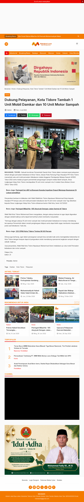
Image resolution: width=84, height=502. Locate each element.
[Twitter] (42, 487)
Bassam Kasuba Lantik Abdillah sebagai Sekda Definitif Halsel (39, 36)
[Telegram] (50, 487)
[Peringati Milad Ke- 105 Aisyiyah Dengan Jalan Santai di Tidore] (42, 314)
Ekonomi (43, 53)
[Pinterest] (53, 487)
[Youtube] (38, 487)
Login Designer (34, 480)
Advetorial (13, 53)
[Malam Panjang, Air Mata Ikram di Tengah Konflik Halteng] (50, 281)
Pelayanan (29, 267)
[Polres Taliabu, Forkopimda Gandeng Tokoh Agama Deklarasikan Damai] (12, 281)
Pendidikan (24, 351)
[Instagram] (34, 487)
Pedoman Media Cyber (47, 480)
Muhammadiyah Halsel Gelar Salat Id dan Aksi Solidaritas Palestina (30, 293)
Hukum (65, 53)
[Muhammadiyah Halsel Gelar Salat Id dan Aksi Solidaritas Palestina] (12, 293)
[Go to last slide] (75, 302)
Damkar (12, 267)
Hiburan (51, 53)
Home (58, 53)
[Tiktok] (46, 487)
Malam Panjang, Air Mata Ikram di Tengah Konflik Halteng (67, 280)
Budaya (35, 53)
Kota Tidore (20, 267)
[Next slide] (78, 302)
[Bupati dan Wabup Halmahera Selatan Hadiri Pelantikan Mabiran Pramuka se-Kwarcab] (50, 293)
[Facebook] (30, 487)
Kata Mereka (74, 53)
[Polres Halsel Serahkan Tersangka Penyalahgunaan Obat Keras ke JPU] (17, 314)
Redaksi (59, 480)
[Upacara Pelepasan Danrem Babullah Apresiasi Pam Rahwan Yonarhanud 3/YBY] (67, 314)
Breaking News (24, 53)
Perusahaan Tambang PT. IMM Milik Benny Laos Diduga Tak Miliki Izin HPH (42, 356)
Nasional (17, 351)
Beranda (25, 480)
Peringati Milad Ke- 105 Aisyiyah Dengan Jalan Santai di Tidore (41, 330)
